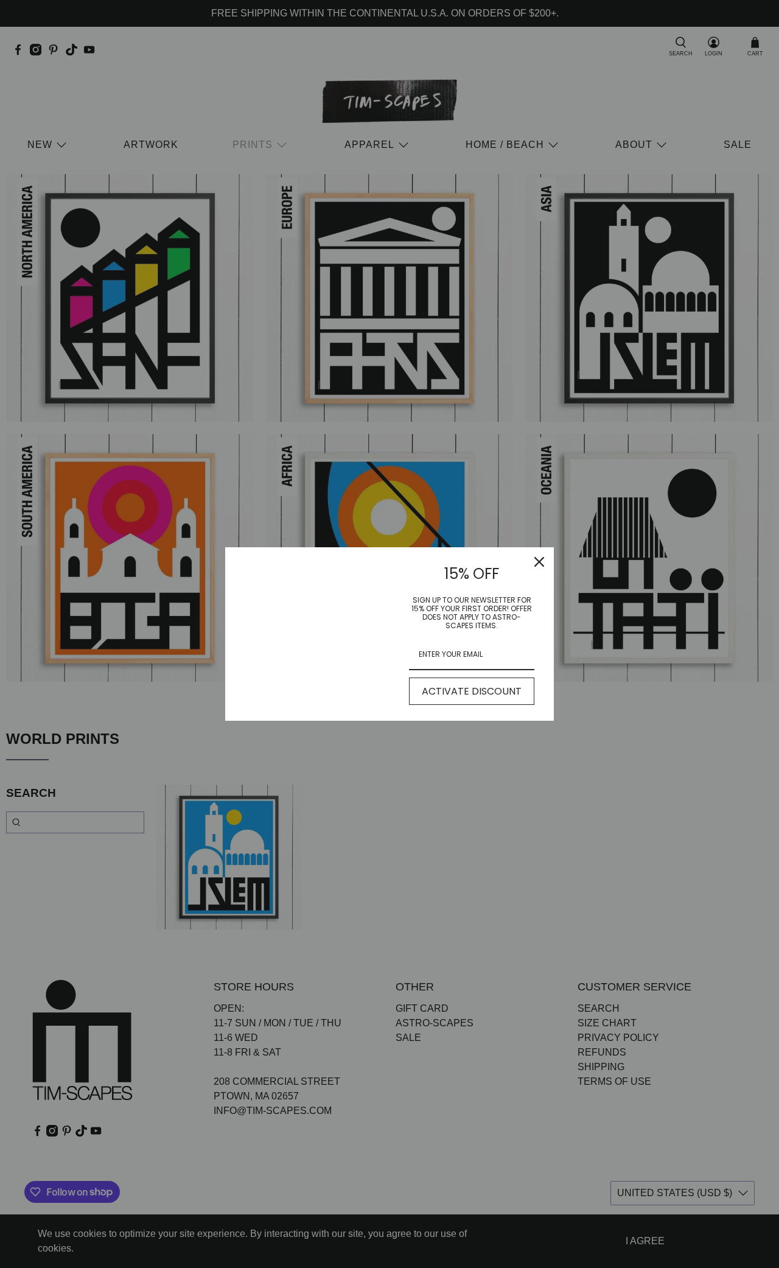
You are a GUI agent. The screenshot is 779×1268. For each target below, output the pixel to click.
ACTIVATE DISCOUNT (472, 691)
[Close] (539, 561)
